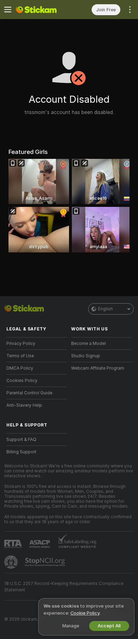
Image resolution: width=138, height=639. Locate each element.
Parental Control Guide (29, 392)
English (105, 308)
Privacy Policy (20, 343)
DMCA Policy (19, 368)
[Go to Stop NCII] (46, 562)
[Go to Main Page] (42, 9)
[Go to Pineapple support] (11, 562)
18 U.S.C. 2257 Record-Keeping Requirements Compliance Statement (63, 586)
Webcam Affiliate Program (97, 368)
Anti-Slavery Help (24, 405)
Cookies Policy (22, 380)
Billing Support (21, 451)
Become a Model (88, 343)
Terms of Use (20, 355)
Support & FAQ (21, 439)
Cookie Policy (84, 613)
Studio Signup (85, 355)
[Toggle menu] (8, 9)
